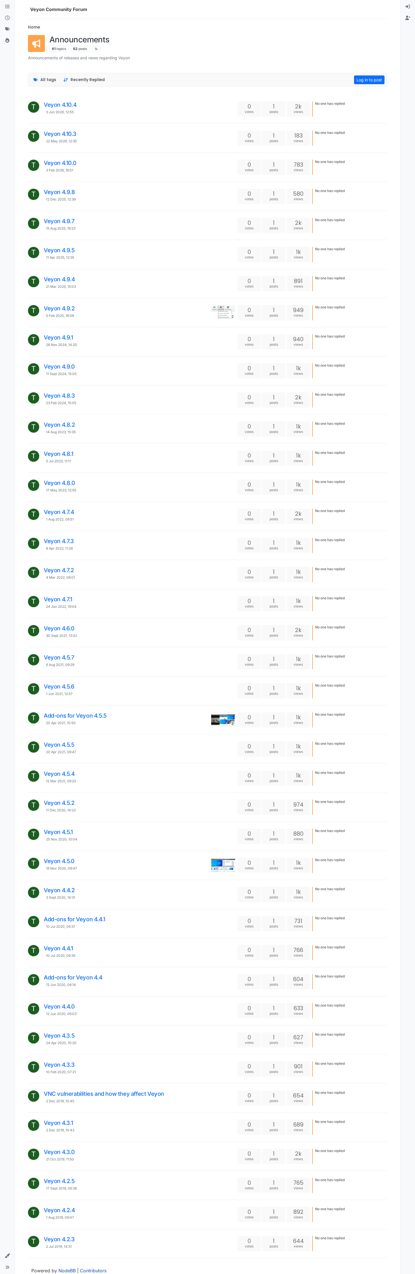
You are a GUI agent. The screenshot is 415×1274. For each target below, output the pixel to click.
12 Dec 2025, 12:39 (61, 199)
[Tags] (7, 29)
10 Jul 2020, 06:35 (60, 955)
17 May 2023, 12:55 (61, 490)
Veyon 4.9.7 (59, 221)
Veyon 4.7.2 (59, 570)
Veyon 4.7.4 (59, 512)
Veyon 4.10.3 (60, 133)
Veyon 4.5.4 (59, 773)
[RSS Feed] (96, 49)
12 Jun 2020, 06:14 (61, 985)
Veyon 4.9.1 (58, 337)
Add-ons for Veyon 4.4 (73, 977)
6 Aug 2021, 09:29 (60, 665)
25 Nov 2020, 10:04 (61, 839)
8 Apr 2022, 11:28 (59, 548)
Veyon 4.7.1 (58, 599)
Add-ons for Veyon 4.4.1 (74, 919)
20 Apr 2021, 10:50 (61, 723)
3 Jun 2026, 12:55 (60, 112)
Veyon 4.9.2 (59, 308)
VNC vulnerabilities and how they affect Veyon (104, 1093)
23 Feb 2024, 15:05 (61, 403)
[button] (7, 1255)
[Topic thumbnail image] (223, 865)
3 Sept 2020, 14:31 (60, 897)
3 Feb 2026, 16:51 (59, 170)
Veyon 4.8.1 (58, 453)
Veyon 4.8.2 (59, 424)
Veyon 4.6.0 (59, 628)
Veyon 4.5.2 (59, 803)
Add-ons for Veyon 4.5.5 (75, 715)
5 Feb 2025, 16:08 (60, 315)
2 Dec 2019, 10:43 (60, 1130)
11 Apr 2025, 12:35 (60, 257)
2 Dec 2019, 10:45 (60, 1101)
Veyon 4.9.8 (59, 192)
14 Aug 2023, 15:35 (61, 432)
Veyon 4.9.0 (59, 366)
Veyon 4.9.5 (59, 250)
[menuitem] (408, 6)
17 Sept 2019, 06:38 (61, 1188)
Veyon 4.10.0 (60, 163)
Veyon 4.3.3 (59, 1064)
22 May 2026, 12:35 (61, 141)
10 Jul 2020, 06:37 (60, 926)
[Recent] (7, 18)
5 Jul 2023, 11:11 (58, 461)
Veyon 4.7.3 (59, 541)
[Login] (408, 6)
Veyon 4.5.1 (58, 832)
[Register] (408, 18)
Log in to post (369, 79)
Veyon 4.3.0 (59, 1152)
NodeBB (67, 1270)
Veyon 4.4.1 (58, 948)
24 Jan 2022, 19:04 (61, 606)
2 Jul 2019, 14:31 (59, 1246)
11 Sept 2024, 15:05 (61, 374)
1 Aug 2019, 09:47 (60, 1217)
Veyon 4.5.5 (59, 744)
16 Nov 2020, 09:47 (61, 868)
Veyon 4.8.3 (59, 395)
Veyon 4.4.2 (59, 890)
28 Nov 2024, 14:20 (61, 345)
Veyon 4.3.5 (59, 1035)
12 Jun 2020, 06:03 (61, 1014)
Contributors (93, 1270)
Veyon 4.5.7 (59, 657)
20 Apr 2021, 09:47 (61, 752)
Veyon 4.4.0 (59, 1006)
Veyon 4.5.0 (59, 861)
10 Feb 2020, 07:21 (61, 1072)
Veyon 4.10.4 (60, 104)
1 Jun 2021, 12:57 (59, 694)
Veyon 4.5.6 (59, 686)
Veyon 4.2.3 (59, 1239)
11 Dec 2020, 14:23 (61, 810)
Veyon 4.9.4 (59, 279)
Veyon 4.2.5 (59, 1181)
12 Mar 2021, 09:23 (61, 781)
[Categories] (7, 6)
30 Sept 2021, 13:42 (61, 635)
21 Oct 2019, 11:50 (60, 1159)
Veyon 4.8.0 (59, 483)
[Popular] (7, 40)
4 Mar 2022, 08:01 (60, 577)
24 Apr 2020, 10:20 (61, 1043)
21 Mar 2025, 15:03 (61, 286)
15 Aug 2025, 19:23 (60, 228)
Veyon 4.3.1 (58, 1123)
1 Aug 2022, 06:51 (60, 519)
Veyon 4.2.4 (59, 1210)
